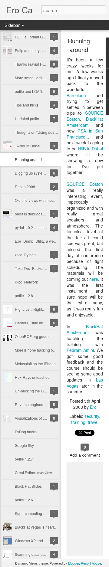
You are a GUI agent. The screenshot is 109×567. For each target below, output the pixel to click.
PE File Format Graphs (33, 36)
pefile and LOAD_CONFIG (36, 91)
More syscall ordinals (32, 77)
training (78, 422)
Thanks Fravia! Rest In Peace (39, 64)
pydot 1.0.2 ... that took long (37, 227)
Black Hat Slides (28, 486)
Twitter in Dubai (27, 145)
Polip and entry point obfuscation (42, 50)
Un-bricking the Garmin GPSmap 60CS (47, 390)
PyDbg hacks (26, 431)
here (93, 279)
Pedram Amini (80, 350)
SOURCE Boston (85, 184)
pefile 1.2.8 (24, 295)
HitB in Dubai (90, 149)
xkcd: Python (25, 254)
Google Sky (24, 445)
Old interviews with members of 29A (44, 200)
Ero (93, 407)
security (91, 416)
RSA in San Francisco (85, 134)
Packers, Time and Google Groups (43, 322)
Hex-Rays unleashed (32, 377)
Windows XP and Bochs (34, 540)
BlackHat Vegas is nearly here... (41, 526)
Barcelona (76, 95)
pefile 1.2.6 (24, 499)
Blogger (73, 563)
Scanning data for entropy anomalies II (46, 554)
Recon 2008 (25, 186)
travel (93, 422)
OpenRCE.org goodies (33, 336)
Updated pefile (27, 118)
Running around (28, 159)
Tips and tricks (26, 104)
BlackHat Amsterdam (85, 122)
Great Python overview (33, 472)
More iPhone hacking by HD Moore (44, 349)
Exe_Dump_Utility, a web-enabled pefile (48, 241)
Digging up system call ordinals (40, 172)
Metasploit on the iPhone (35, 363)
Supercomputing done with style (41, 513)
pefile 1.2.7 (24, 458)
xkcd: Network (26, 281)
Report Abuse (91, 563)
